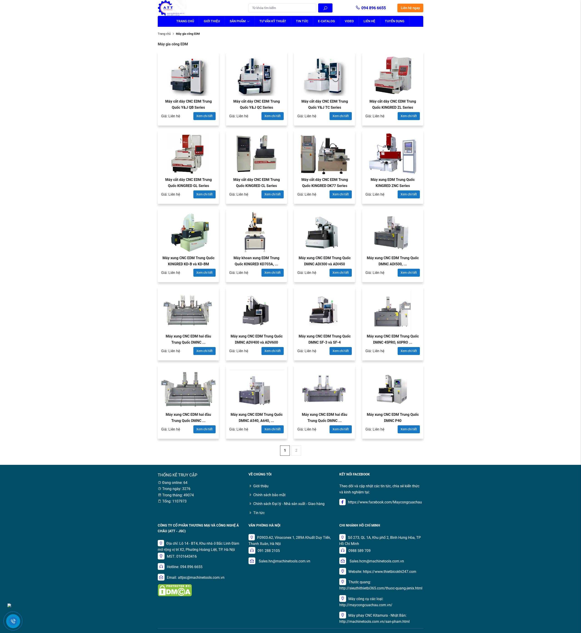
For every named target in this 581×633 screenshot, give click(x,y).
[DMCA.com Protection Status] (175, 590)
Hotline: (173, 567)
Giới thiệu (212, 21)
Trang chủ (185, 21)
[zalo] (9, 605)
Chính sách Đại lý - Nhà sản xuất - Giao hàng (289, 504)
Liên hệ (369, 21)
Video (349, 21)
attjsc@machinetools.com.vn (201, 577)
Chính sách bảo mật (269, 495)
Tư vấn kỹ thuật (272, 21)
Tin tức (302, 21)
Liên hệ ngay (410, 8)
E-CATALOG (326, 21)
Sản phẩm (238, 21)
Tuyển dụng (394, 21)
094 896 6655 (373, 7)
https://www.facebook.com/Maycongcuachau (385, 502)
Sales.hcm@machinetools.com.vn (377, 561)
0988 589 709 (359, 551)
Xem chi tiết (204, 116)
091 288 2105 (269, 551)
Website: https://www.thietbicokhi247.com (382, 571)
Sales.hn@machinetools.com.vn (284, 561)
